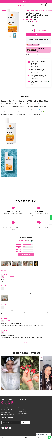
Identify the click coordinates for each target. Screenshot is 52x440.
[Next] (23, 20)
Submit (25, 422)
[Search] (42, 5)
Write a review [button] (26, 254)
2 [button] (24, 342)
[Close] (26, 429)
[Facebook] (2, 428)
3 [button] (26, 342)
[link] (14, 438)
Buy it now (38, 34)
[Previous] (2, 20)
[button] (29, 19)
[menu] (50, 5)
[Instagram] (6, 428)
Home (27, 10)
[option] (12, 20)
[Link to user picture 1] (4, 298)
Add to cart (42, 30)
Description (25, 96)
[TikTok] (10, 428)
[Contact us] (49, 437)
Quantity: (28, 28)
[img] (4, 274)
